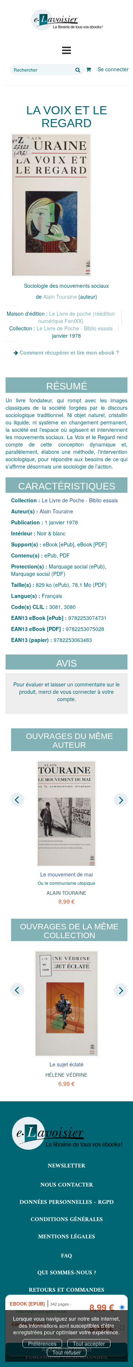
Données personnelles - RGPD (67, 1202)
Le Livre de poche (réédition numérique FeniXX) (76, 317)
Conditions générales (67, 1219)
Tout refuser (66, 1352)
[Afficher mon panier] (88, 69)
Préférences (42, 1343)
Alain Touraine (60, 296)
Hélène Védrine (66, 1074)
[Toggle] (66, 49)
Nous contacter (66, 1185)
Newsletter (66, 1166)
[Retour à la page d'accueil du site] (66, 20)
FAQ (66, 1256)
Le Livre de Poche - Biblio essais (75, 328)
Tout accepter (89, 1343)
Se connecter (113, 69)
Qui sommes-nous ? (66, 1273)
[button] (51, 205)
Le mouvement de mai (66, 874)
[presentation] (17, 800)
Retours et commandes (66, 1290)
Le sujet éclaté (66, 1064)
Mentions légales (66, 1237)
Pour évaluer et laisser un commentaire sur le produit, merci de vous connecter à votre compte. (66, 692)
